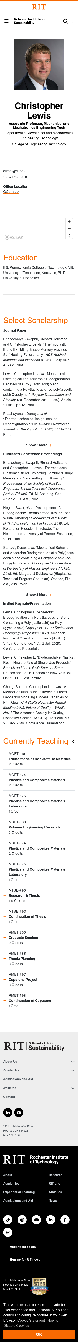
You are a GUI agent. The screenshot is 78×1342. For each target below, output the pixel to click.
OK (39, 1334)
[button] (6, 21)
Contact (9, 1096)
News (53, 1200)
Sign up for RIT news (24, 1259)
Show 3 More (36, 445)
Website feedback (22, 1246)
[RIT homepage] (35, 1159)
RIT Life (54, 1183)
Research (56, 1174)
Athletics (55, 1192)
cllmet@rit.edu (14, 170)
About (7, 1174)
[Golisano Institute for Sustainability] (35, 1046)
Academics (11, 1183)
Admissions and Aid (18, 1079)
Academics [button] (11, 1070)
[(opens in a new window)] (7, 1112)
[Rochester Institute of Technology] (39, 6)
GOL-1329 (11, 191)
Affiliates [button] (9, 1088)
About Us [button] (10, 1061)
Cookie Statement (31, 1320)
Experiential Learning (19, 1192)
